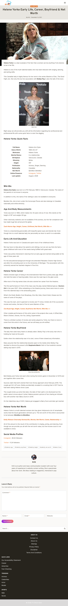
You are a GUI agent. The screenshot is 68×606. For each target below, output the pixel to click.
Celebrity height (33, 447)
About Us (34, 541)
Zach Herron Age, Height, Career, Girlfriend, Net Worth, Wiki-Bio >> (28, 226)
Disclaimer (34, 550)
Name (5, 516)
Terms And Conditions (34, 552)
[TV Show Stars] (8, 2)
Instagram (32, 173)
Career (4, 563)
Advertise (5, 566)
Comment (6, 492)
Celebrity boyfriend (20, 447)
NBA (3, 593)
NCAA (4, 596)
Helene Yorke (57, 447)
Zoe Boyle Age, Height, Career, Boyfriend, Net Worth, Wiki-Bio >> (27, 309)
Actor (3, 582)
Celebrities (34, 6)
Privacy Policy (34, 547)
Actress (4, 576)
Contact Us (34, 538)
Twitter (38, 173)
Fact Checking (6, 569)
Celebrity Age (9, 447)
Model (4, 585)
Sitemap (34, 544)
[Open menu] (64, 2)
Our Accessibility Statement (11, 560)
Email (27, 516)
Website (50, 516)
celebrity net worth (45, 447)
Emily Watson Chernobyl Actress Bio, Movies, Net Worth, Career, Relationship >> (32, 419)
